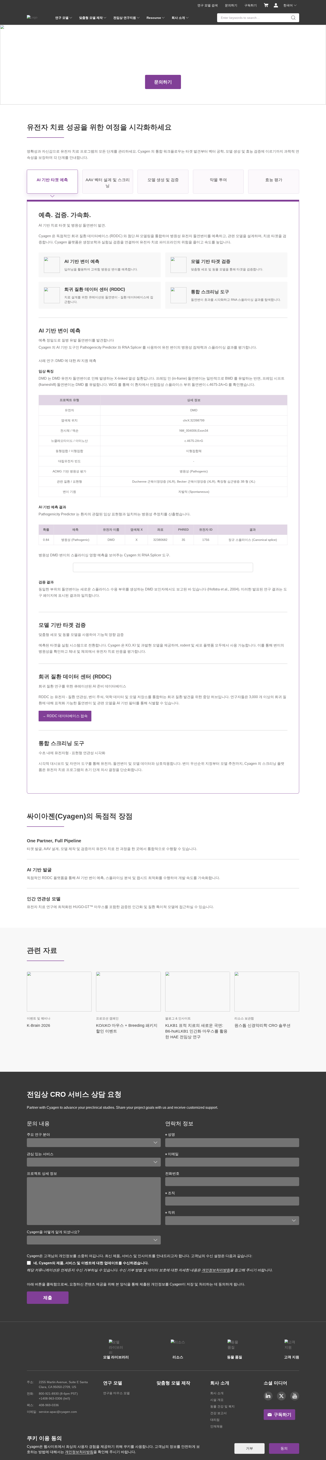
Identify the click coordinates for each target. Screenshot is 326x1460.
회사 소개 (217, 1393)
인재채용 (216, 1426)
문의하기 (231, 5)
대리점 (215, 1419)
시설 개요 (217, 1400)
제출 (47, 1297)
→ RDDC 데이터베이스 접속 (65, 716)
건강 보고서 (218, 1413)
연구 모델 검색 (207, 5)
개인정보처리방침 (216, 1270)
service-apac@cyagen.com (58, 1411)
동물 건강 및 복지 (222, 1406)
